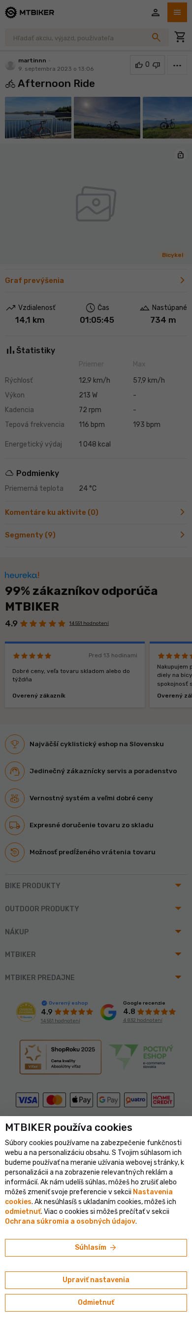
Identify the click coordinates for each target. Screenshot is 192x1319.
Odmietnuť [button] (96, 1302)
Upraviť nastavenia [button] (96, 1280)
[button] (23, 1211)
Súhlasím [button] (96, 1247)
